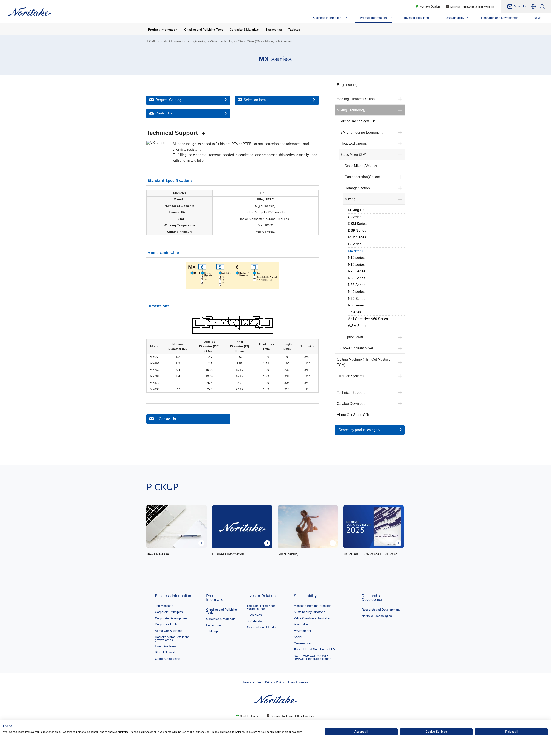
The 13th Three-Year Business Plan (260, 607)
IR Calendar (254, 621)
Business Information (173, 596)
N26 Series (356, 271)
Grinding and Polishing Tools (221, 611)
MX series (355, 251)
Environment (302, 630)
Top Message (164, 605)
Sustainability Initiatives (309, 612)
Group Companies (167, 658)
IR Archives (254, 615)
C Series (354, 217)
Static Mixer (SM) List (361, 166)
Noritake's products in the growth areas (172, 638)
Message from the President (313, 605)
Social (298, 637)
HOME (151, 41)
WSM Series (357, 326)
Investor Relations (261, 596)
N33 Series (356, 285)
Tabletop (212, 631)
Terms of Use (252, 682)
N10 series (356, 258)
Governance (302, 643)
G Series (354, 244)
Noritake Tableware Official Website (472, 6)
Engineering (198, 41)
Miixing (270, 41)
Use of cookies (298, 682)
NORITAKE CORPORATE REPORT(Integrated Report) (313, 657)
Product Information (172, 41)
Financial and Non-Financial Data (316, 649)
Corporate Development (171, 618)
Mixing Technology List (357, 121)
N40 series (356, 292)
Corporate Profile (166, 624)
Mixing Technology (222, 41)
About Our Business (168, 630)
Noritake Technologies (377, 616)
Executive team (165, 646)
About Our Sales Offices (355, 415)
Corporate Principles (169, 612)
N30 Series (356, 278)
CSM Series (357, 223)
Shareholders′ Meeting (261, 627)
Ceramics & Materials (220, 619)
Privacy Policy (274, 682)
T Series (354, 312)
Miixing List (356, 210)
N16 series (356, 264)
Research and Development (374, 598)
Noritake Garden (429, 6)
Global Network (165, 652)
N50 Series (356, 298)
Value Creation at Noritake (312, 618)
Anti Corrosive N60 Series (368, 319)
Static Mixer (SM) (250, 41)
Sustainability (305, 596)
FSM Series (357, 237)
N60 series (356, 305)
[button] (9, 726)
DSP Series (357, 230)
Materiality (301, 624)
